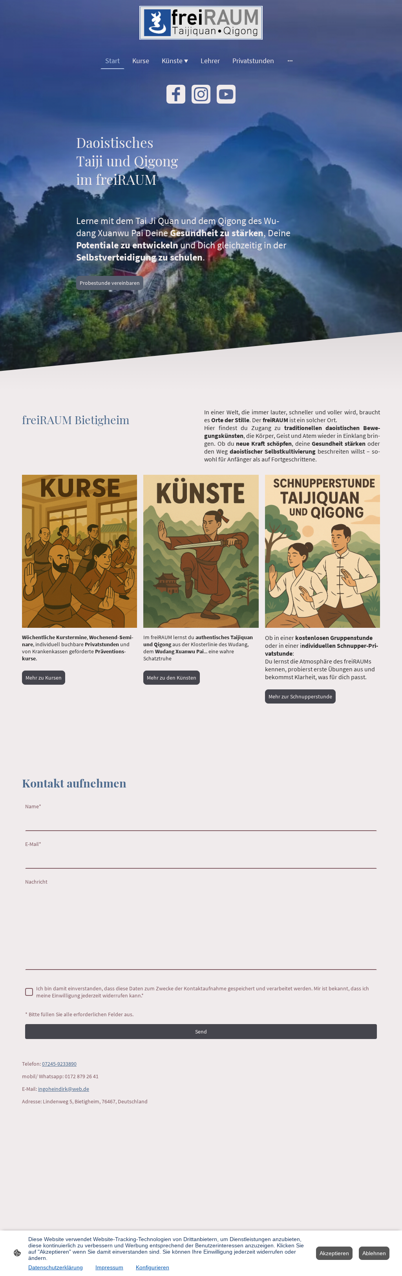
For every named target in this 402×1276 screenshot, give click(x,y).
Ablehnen (374, 1253)
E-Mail (33, 844)
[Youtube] (226, 94)
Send (201, 1031)
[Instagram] (201, 94)
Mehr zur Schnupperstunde (300, 696)
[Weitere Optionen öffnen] (290, 61)
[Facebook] (175, 94)
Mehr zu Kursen (44, 677)
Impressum (109, 1267)
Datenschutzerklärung (55, 1267)
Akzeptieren (334, 1253)
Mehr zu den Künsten (171, 677)
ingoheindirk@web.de (63, 1088)
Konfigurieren (152, 1267)
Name (33, 806)
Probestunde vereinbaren (110, 282)
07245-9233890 (59, 1063)
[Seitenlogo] (201, 23)
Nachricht (36, 881)
